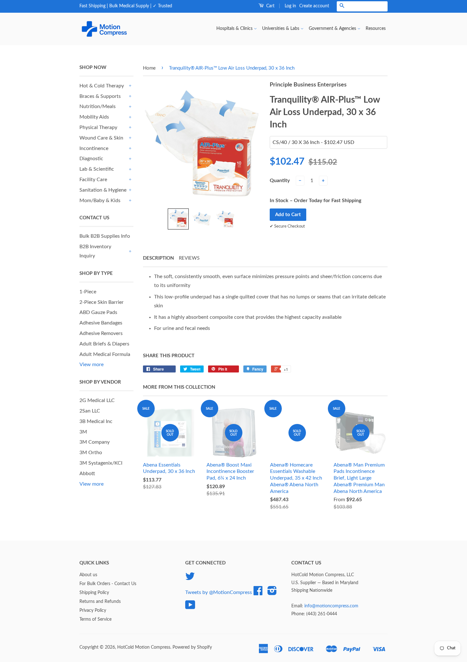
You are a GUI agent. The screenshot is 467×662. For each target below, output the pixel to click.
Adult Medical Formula (104, 354)
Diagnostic (91, 158)
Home (149, 68)
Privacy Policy (92, 610)
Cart (269, 6)
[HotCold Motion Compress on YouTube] (190, 607)
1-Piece (87, 291)
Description (158, 258)
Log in (290, 6)
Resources (376, 28)
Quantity (280, 180)
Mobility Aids (94, 116)
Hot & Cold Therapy (101, 85)
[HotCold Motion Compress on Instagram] (272, 593)
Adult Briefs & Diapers (104, 343)
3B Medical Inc (95, 421)
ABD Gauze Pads (98, 312)
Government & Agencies (333, 28)
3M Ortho (90, 452)
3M (83, 431)
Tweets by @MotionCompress (218, 592)
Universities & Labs (281, 28)
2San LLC (89, 410)
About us (88, 575)
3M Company (94, 442)
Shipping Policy (94, 592)
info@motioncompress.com (331, 606)
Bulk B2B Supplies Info (104, 236)
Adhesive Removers (101, 333)
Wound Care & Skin (101, 137)
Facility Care (93, 179)
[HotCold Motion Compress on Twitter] (190, 579)
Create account (314, 6)
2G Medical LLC (97, 400)
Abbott (87, 473)
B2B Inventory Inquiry (95, 251)
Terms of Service (95, 619)
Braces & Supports (100, 96)
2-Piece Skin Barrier (101, 302)
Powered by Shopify (192, 647)
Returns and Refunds (100, 601)
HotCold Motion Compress (143, 647)
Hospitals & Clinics (235, 28)
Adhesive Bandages (100, 322)
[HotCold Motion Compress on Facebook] (258, 593)
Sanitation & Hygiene (102, 190)
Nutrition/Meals (97, 106)
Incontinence (93, 148)
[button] (178, 218)
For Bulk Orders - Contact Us (107, 584)
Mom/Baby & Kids (99, 200)
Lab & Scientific (96, 169)
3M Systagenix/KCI (100, 463)
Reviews (189, 258)
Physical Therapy (98, 127)
